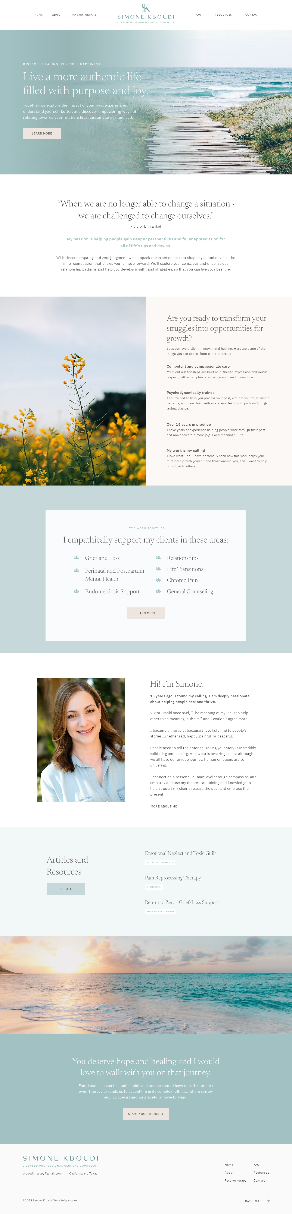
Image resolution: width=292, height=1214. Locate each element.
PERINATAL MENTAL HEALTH (160, 911)
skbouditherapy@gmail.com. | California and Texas (59, 1173)
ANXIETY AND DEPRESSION (160, 862)
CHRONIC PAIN (154, 887)
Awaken (73, 1200)
